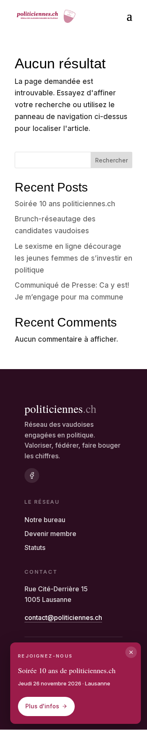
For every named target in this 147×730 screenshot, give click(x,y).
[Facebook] (31, 475)
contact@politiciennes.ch (63, 617)
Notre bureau (44, 520)
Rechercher (111, 160)
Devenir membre (50, 533)
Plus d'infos (42, 706)
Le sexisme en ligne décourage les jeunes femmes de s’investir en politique (73, 258)
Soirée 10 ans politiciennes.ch (65, 204)
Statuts (34, 547)
